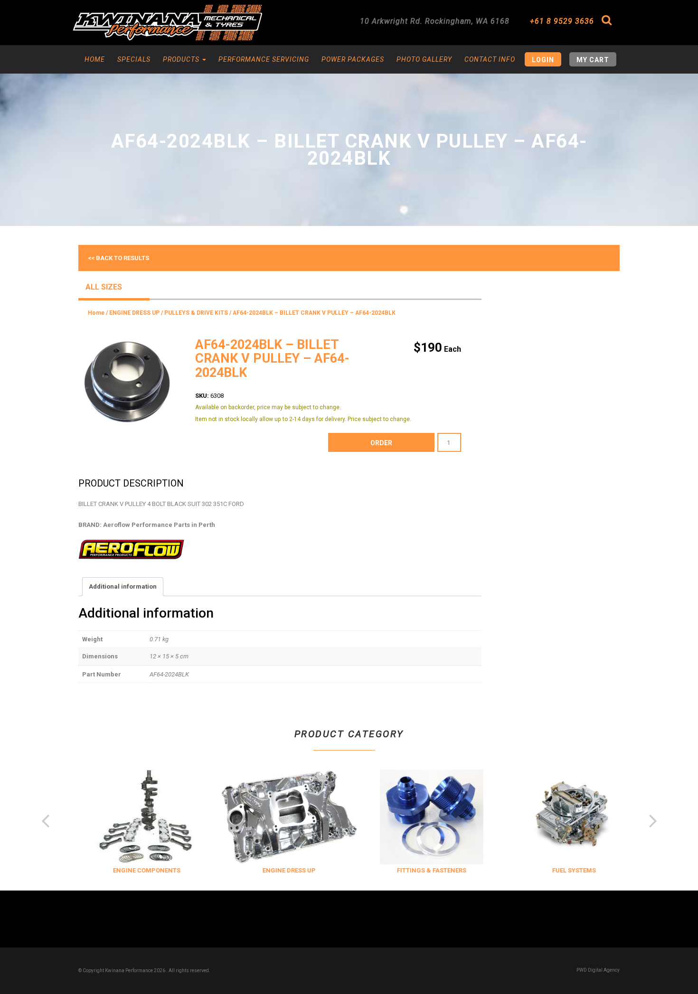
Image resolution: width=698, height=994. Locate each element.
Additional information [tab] (123, 586)
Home (95, 59)
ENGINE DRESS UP (134, 312)
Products (182, 59)
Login (543, 60)
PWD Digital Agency (598, 970)
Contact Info (489, 59)
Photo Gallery (424, 59)
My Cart (592, 60)
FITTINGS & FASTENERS (422, 870)
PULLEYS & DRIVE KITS (196, 312)
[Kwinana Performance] (167, 22)
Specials (134, 59)
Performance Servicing (263, 59)
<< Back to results (118, 258)
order (381, 443)
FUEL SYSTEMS (565, 870)
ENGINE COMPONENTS (137, 870)
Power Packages (352, 59)
